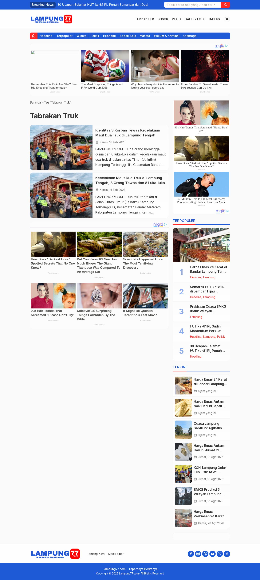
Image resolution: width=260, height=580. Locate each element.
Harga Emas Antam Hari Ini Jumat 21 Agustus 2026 (209, 450)
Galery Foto (195, 19)
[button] (225, 5)
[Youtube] (212, 554)
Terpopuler (144, 19)
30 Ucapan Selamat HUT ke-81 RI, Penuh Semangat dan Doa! (206, 350)
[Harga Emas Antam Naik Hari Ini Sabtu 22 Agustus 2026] (183, 408)
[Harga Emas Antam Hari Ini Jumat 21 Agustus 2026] (183, 452)
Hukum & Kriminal (166, 36)
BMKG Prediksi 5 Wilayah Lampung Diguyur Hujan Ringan (210, 494)
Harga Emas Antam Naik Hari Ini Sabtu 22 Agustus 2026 (210, 406)
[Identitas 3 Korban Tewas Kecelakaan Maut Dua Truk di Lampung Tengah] (61, 147)
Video (176, 19)
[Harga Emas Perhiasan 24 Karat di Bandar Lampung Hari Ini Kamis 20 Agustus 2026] (183, 518)
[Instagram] (198, 554)
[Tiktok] (227, 554)
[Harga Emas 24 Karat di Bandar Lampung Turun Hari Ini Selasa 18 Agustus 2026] (201, 245)
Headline (45, 36)
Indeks (214, 19)
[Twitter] (220, 554)
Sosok (163, 19)
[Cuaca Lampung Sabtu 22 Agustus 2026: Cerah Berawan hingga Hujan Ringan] (183, 430)
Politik (94, 36)
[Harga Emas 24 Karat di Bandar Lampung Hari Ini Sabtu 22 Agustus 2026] (183, 386)
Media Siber (116, 554)
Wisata (81, 36)
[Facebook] (191, 554)
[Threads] (205, 554)
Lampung (209, 277)
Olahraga (189, 36)
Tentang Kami (96, 554)
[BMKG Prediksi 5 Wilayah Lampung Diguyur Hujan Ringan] (183, 496)
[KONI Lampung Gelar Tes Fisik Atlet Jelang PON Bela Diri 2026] (183, 474)
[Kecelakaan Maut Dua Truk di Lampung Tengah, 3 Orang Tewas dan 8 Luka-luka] (61, 195)
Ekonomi (109, 36)
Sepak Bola (128, 36)
